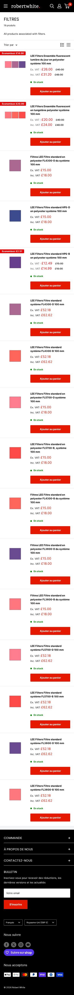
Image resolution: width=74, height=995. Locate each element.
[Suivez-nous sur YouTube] (28, 944)
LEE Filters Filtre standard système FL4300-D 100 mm (47, 302)
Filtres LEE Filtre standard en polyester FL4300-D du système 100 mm (50, 160)
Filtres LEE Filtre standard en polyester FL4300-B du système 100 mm (50, 498)
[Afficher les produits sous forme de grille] (68, 45)
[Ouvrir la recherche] (52, 6)
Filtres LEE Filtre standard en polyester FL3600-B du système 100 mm (50, 599)
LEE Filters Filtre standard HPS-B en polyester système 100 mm (50, 255)
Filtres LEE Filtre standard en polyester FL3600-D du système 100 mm (50, 549)
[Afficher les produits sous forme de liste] (62, 45)
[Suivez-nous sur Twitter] (13, 944)
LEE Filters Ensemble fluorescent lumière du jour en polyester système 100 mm (50, 59)
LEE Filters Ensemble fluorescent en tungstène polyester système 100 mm (50, 110)
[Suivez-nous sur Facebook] (6, 944)
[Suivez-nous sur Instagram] (21, 944)
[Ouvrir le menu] (6, 6)
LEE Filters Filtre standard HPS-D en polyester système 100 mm (50, 209)
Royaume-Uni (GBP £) (37, 922)
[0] (67, 6)
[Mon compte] (59, 6)
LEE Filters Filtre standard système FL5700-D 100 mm (47, 647)
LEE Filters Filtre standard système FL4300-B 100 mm (47, 349)
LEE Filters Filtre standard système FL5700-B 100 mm (47, 694)
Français (10, 922)
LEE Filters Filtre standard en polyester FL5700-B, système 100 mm (48, 448)
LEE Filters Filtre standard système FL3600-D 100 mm (47, 741)
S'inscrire (15, 904)
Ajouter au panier (50, 91)
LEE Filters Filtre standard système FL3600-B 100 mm (47, 787)
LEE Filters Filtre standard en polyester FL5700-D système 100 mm (48, 397)
